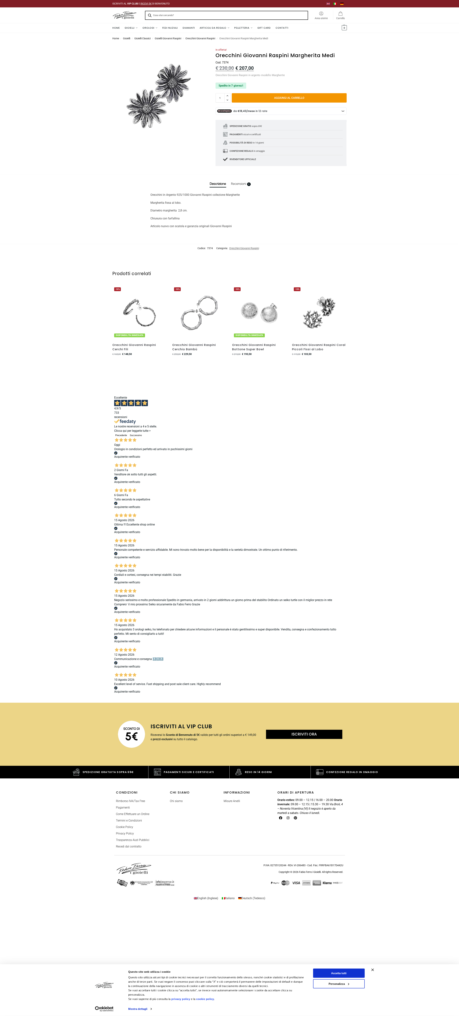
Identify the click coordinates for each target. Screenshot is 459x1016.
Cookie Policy (124, 827)
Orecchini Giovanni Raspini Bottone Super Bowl (254, 347)
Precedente (121, 435)
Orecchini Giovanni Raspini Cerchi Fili (134, 347)
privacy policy (180, 998)
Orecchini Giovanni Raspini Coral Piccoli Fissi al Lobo (319, 347)
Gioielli (126, 38)
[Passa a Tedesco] (342, 3)
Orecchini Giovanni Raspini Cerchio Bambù (194, 347)
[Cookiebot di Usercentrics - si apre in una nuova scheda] (104, 1009)
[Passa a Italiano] (335, 3)
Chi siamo (176, 801)
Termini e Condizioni (129, 820)
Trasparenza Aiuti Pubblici (132, 840)
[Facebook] (280, 818)
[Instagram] (288, 818)
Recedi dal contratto (128, 846)
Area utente (321, 18)
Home (115, 38)
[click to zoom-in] (159, 95)
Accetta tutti (338, 973)
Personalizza (337, 983)
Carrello (340, 18)
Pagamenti (123, 807)
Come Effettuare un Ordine (132, 814)
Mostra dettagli (138, 1008)
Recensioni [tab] (240, 184)
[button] (344, 28)
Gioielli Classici (142, 38)
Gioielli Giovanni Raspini (168, 38)
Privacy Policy (125, 833)
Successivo (136, 435)
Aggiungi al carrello (289, 98)
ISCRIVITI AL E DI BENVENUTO (141, 3)
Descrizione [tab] (218, 184)
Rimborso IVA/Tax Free (130, 801)
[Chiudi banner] (372, 970)
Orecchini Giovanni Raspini (200, 38)
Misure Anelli (232, 801)
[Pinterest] (295, 818)
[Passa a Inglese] (328, 3)
